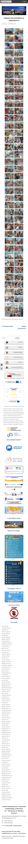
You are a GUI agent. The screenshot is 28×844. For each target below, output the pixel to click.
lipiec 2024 (4, 671)
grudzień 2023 (5, 684)
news (22, 319)
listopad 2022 (5, 708)
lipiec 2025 (4, 648)
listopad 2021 (5, 730)
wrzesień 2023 (5, 689)
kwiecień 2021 (5, 743)
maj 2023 (4, 697)
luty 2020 (4, 768)
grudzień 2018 (5, 794)
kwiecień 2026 (5, 631)
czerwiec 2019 (5, 783)
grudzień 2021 (5, 728)
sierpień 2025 (5, 646)
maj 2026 (4, 630)
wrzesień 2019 (5, 777)
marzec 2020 (5, 766)
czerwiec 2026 (5, 628)
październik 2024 (6, 665)
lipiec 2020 (4, 758)
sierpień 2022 (5, 714)
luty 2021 (4, 747)
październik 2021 (6, 732)
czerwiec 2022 (5, 717)
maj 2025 (4, 652)
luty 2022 (4, 725)
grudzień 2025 (5, 639)
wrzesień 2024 (5, 667)
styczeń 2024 (5, 682)
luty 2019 (4, 790)
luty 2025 (4, 658)
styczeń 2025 (5, 659)
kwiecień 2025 (5, 654)
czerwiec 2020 (5, 760)
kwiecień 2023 (5, 699)
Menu (25, 1)
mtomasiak (4, 23)
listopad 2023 (5, 686)
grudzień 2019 (5, 771)
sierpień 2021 (5, 736)
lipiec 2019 (4, 781)
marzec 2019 (5, 788)
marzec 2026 (5, 633)
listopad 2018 (5, 796)
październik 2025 (6, 643)
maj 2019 (4, 784)
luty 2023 (4, 702)
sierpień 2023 (5, 691)
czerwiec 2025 (5, 650)
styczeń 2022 (5, 727)
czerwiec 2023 (5, 695)
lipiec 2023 (4, 693)
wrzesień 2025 (5, 644)
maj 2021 (4, 742)
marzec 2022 (5, 723)
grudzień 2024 (5, 661)
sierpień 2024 (5, 669)
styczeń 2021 (5, 749)
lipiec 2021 (4, 738)
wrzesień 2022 (5, 712)
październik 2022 (6, 710)
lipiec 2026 (4, 626)
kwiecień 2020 (5, 764)
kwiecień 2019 (5, 786)
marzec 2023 (5, 700)
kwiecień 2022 (5, 721)
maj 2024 (4, 674)
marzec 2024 (5, 678)
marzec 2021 (5, 745)
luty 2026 (4, 635)
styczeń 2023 (5, 704)
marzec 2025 (5, 656)
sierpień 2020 (5, 756)
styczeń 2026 (5, 637)
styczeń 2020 (5, 770)
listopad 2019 (5, 773)
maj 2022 (4, 719)
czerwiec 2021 (5, 740)
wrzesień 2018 (5, 799)
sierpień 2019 (5, 779)
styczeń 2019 (5, 792)
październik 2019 (6, 775)
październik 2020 (6, 755)
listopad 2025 (5, 641)
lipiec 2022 (4, 715)
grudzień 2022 (5, 706)
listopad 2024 (5, 663)
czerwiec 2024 (5, 672)
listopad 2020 (5, 753)
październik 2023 (6, 687)
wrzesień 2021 (5, 734)
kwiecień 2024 (5, 676)
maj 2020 (4, 762)
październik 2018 (6, 797)
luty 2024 (4, 680)
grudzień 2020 (5, 751)
